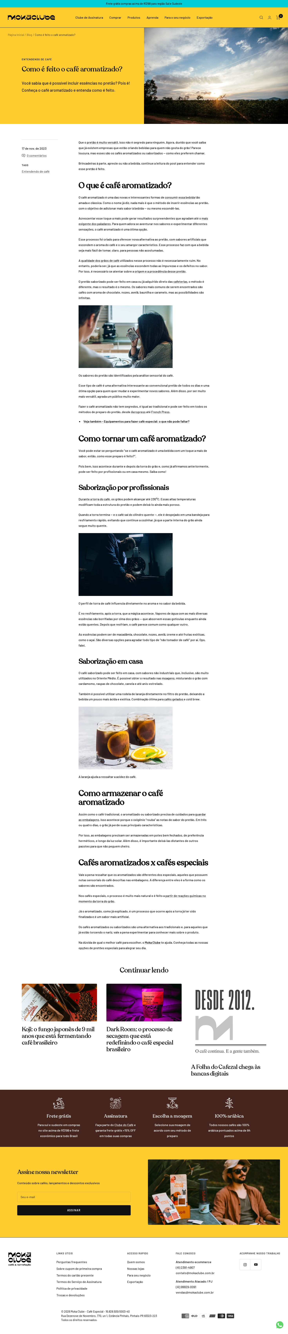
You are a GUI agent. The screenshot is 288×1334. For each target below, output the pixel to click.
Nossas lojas (135, 1268)
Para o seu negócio (177, 17)
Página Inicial (16, 35)
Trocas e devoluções (70, 1295)
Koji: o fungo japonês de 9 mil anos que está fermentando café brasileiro (58, 1036)
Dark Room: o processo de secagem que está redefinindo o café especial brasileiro (139, 1039)
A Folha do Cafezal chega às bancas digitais (225, 1070)
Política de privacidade (71, 1288)
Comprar (115, 17)
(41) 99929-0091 (186, 1287)
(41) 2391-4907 (185, 1267)
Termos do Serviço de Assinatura (78, 1282)
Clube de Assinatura (89, 17)
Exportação (205, 17)
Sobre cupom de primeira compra (79, 1268)
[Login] (269, 17)
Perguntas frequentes (71, 1262)
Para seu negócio (139, 1275)
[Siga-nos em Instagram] (245, 1264)
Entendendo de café (37, 59)
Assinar (74, 1210)
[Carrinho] (278, 17)
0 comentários (37, 155)
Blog (29, 35)
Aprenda (152, 17)
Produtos (134, 17)
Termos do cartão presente (75, 1275)
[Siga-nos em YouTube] (255, 1264)
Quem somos (136, 1262)
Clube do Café (123, 1125)
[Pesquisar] (261, 17)
